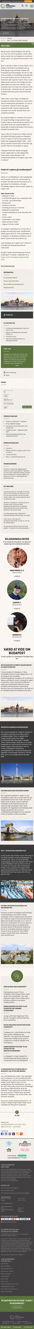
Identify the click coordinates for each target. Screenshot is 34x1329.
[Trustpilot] (17, 1134)
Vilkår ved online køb (22, 1321)
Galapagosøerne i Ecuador (7, 1286)
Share (8, 375)
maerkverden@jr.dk (13, 1188)
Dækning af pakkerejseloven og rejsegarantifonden (15, 435)
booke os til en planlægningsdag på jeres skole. (15, 258)
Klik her (27, 1193)
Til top (17, 1115)
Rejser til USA (4, 1281)
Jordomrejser (4, 1263)
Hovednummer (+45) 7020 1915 (13, 1124)
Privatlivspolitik (16, 1323)
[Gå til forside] (8, 6)
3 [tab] (18, 365)
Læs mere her (28, 1)
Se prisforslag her (8, 266)
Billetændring (5, 1323)
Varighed (3, 38)
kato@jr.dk (17, 608)
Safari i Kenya (4, 1279)
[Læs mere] (17, 558)
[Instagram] (10, 1134)
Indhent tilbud (27, 407)
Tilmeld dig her (17, 1307)
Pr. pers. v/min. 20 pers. (8, 44)
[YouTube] (21, 1134)
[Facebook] (2, 1134)
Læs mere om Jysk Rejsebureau (9, 1180)
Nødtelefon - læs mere (10, 1127)
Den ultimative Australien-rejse (9, 1289)
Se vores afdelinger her (7, 1203)
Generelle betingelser (8, 1321)
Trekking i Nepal (5, 1276)
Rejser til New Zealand (6, 1291)
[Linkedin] (6, 1134)
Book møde (18, 1327)
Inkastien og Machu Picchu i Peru (9, 1284)
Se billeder (6, 33)
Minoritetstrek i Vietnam (7, 1271)
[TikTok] (13, 1134)
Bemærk (3, 40)
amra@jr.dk (17, 640)
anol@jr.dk (17, 576)
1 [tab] (15, 365)
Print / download (11, 372)
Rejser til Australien (6, 1274)
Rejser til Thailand (5, 1266)
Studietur (9, 315)
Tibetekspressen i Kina (7, 1268)
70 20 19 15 (29, 1327)
